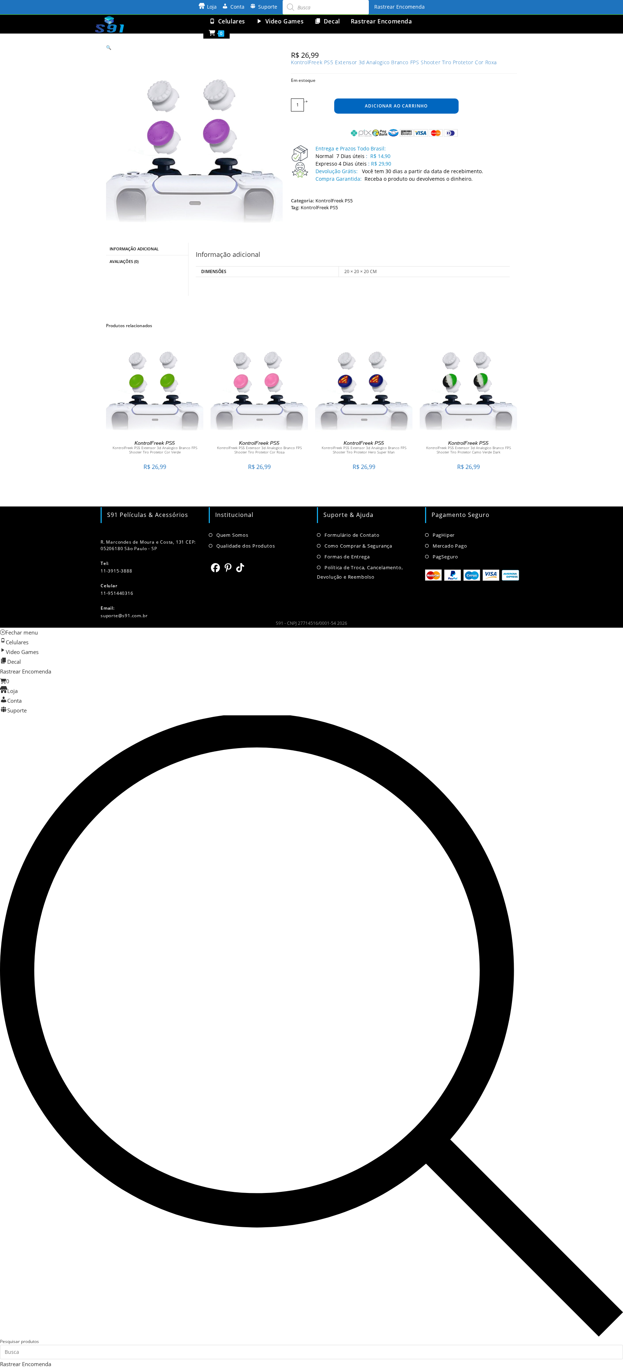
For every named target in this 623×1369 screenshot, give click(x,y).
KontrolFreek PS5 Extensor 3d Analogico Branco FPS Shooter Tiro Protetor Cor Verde (154, 450)
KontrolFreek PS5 (334, 200)
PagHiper (444, 535)
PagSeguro (445, 556)
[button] (108, 47)
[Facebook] (215, 567)
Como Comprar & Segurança (358, 546)
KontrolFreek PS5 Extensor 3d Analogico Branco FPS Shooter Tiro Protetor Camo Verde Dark (468, 450)
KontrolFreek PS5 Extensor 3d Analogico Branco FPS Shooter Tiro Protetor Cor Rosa (259, 450)
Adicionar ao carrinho (396, 106)
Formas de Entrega (347, 556)
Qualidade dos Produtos (245, 546)
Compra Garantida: (338, 178)
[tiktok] (240, 567)
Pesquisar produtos (19, 1341)
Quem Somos (232, 535)
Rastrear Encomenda (399, 6)
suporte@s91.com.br (124, 616)
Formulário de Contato (352, 535)
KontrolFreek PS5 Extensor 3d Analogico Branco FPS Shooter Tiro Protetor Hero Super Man (364, 450)
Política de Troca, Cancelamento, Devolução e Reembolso (360, 572)
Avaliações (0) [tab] (124, 261)
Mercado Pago (450, 546)
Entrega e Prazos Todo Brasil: (350, 148)
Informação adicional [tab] (134, 248)
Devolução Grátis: (337, 171)
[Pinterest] (228, 567)
